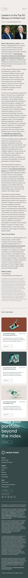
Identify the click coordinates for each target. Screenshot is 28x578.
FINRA (11, 512)
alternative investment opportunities (13, 246)
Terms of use (4, 482)
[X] (14, 497)
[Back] (4, 9)
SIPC (15, 512)
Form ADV (8, 532)
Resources (4, 474)
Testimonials (4, 476)
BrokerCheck (8, 515)
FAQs (2, 470)
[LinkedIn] (2, 497)
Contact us (4, 467)
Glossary (3, 472)
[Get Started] (7, 442)
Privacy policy (5, 486)
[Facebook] (5, 497)
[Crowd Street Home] (10, 452)
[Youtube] (11, 497)
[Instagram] (8, 497)
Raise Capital (4, 460)
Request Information (6, 462)
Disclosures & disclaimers (8, 484)
